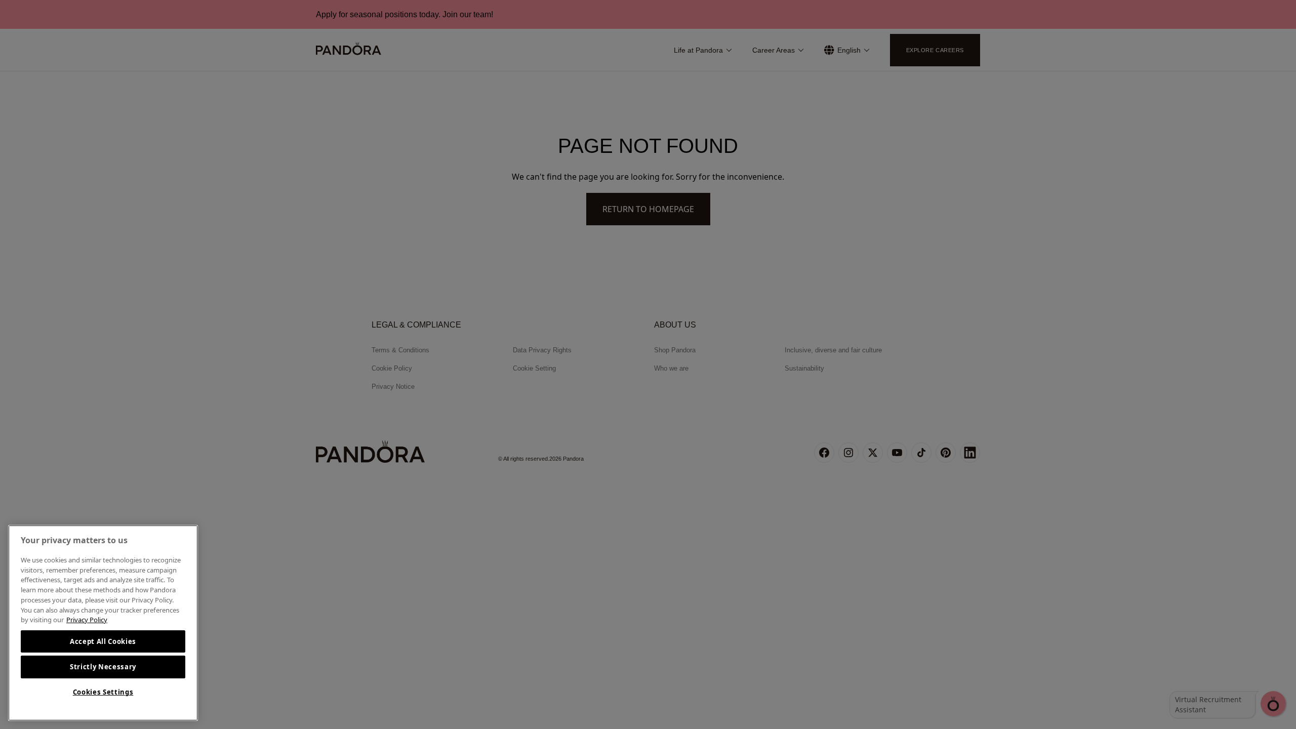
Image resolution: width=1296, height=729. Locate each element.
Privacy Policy (86, 619)
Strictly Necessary (103, 666)
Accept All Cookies (103, 641)
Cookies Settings (103, 692)
